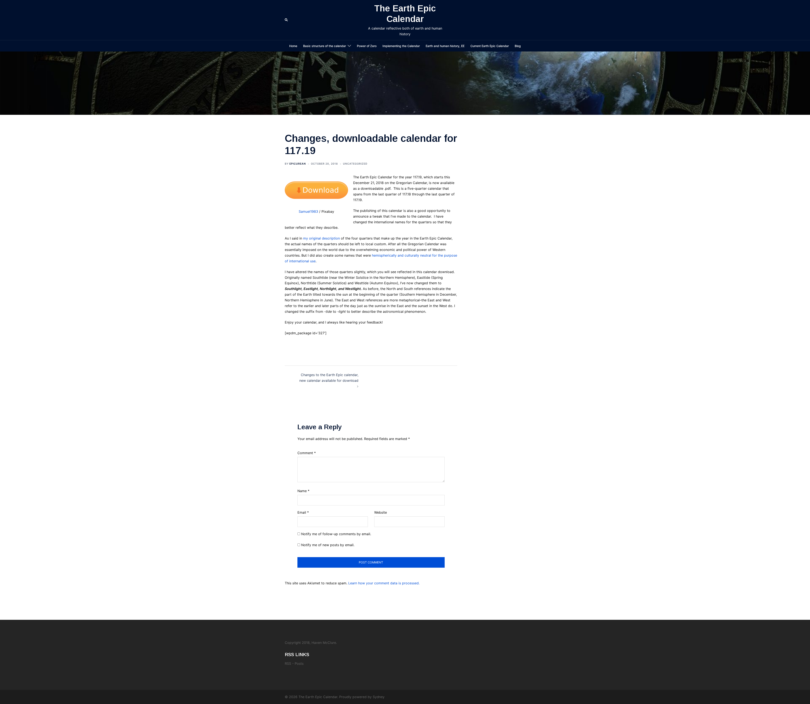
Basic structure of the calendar (324, 46)
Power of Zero (367, 46)
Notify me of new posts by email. (327, 545)
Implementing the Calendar (401, 46)
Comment (306, 453)
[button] (286, 20)
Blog (518, 46)
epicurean (297, 163)
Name (303, 491)
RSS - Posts (294, 663)
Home (293, 46)
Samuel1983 (308, 211)
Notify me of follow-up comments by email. (336, 534)
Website (380, 512)
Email (303, 512)
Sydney (379, 697)
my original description (321, 238)
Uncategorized (355, 163)
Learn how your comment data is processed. (384, 583)
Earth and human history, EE (445, 46)
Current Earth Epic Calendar (489, 46)
